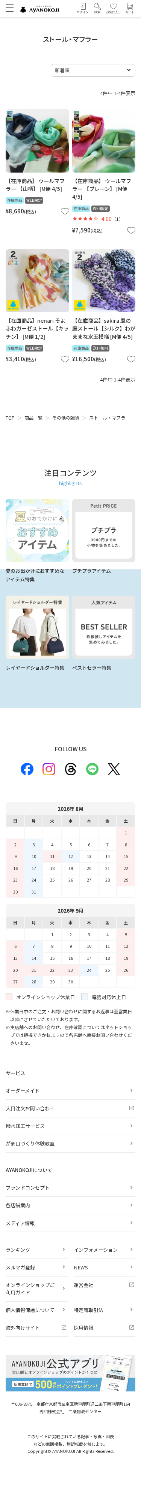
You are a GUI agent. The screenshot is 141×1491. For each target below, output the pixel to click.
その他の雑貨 (65, 417)
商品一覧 (33, 417)
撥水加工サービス (25, 1125)
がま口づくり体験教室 (30, 1143)
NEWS (81, 1267)
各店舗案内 (18, 1205)
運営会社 (83, 1284)
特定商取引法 (88, 1310)
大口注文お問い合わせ (30, 1108)
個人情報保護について (30, 1310)
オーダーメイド (22, 1090)
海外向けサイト (23, 1327)
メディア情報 (20, 1223)
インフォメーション (96, 1249)
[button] (97, 8)
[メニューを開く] (10, 7)
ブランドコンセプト (28, 1187)
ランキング (18, 1249)
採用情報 (83, 1327)
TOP (10, 417)
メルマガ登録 (20, 1267)
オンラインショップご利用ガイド (30, 1288)
